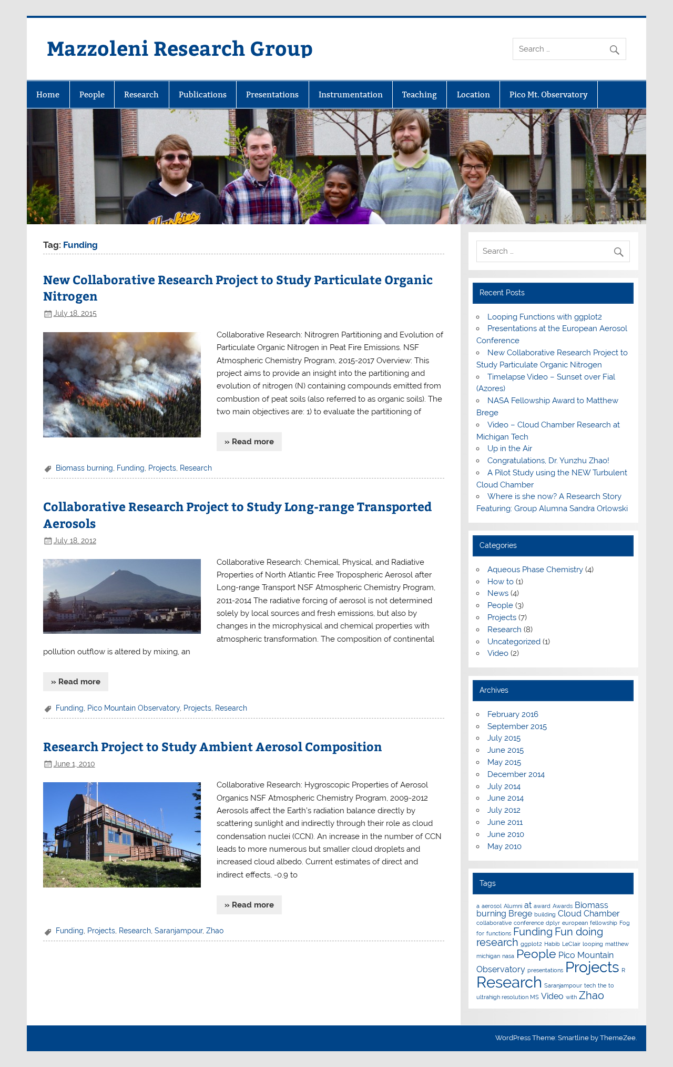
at (528, 905)
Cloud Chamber (589, 914)
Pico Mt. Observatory (548, 94)
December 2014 (516, 774)
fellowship (603, 923)
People (92, 94)
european (575, 923)
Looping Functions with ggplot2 (544, 317)
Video (497, 653)
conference (529, 923)
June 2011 (505, 822)
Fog (624, 923)
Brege (520, 914)
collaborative (494, 923)
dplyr (553, 923)
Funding (131, 468)
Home (47, 94)
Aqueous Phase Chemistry (535, 569)
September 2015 (517, 726)
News (497, 593)
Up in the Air (509, 448)
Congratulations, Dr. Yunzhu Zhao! (548, 460)
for (480, 933)
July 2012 (504, 810)
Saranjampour (178, 930)
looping (593, 944)
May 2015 (504, 762)
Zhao (214, 930)
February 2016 (512, 714)
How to (500, 581)
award (542, 906)
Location (473, 94)
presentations (545, 970)
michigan (488, 956)
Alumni (513, 906)
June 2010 (505, 834)
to (611, 985)
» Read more (249, 441)
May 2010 (504, 846)
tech (590, 985)
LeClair (571, 944)
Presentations (272, 94)
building (545, 914)
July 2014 (504, 786)
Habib (552, 944)
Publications (203, 94)
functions (498, 933)
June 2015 (505, 750)
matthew (617, 944)
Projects (162, 468)
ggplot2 (531, 944)
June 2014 (505, 798)
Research (141, 94)
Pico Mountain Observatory (133, 708)
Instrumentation (351, 94)
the (602, 985)
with (571, 997)
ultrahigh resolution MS (507, 997)
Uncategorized (514, 641)
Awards (563, 906)
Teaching (419, 94)
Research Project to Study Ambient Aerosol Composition (212, 746)
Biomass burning (84, 468)
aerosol (492, 906)
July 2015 (504, 738)
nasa (508, 956)
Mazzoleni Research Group (180, 47)
